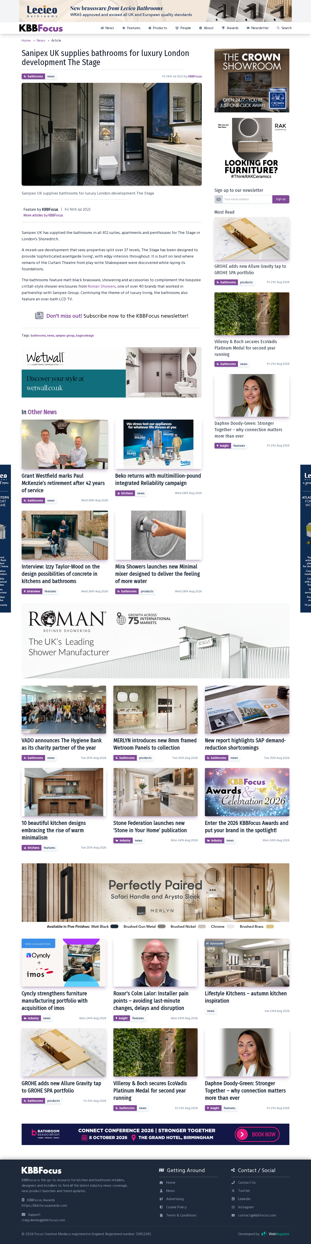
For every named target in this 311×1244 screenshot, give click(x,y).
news (50, 76)
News (41, 40)
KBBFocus (195, 76)
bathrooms (35, 76)
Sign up (281, 199)
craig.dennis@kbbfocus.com (43, 1220)
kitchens (127, 493)
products (147, 591)
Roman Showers (102, 286)
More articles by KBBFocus (43, 215)
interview (33, 591)
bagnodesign (85, 335)
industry (125, 840)
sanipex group (65, 335)
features (50, 591)
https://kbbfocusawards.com (44, 1205)
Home (27, 40)
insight (224, 445)
